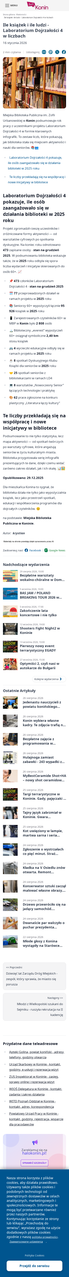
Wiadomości (21, 14)
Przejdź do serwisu (34, 1266)
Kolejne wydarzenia (46, 679)
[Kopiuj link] (44, 52)
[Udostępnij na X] (57, 52)
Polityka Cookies (34, 1255)
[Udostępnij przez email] (50, 52)
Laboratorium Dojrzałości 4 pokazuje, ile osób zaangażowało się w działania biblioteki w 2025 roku (35, 162)
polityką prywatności (45, 1237)
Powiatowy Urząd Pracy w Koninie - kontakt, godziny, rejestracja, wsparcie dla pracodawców (36, 1118)
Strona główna (9, 14)
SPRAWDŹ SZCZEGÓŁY (34, 1162)
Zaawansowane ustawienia (26, 1241)
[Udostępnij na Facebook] (64, 52)
